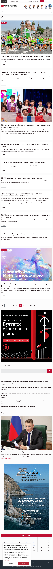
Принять (23, 563)
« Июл (2, 555)
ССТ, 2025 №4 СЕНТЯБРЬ (7, 458)
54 (34, 305)
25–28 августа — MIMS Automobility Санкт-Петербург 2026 (21, 1)
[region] (17, 554)
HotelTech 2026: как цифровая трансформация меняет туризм (23, 162)
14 (34, 545)
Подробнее (7, 560)
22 (41, 548)
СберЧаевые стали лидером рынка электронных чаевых (21, 178)
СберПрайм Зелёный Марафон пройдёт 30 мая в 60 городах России (25, 56)
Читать (3, 64)
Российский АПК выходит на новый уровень (14, 452)
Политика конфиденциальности (33, 566)
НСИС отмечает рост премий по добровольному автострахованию (18, 406)
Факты (4, 22)
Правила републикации (18, 566)
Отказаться (10, 563)
